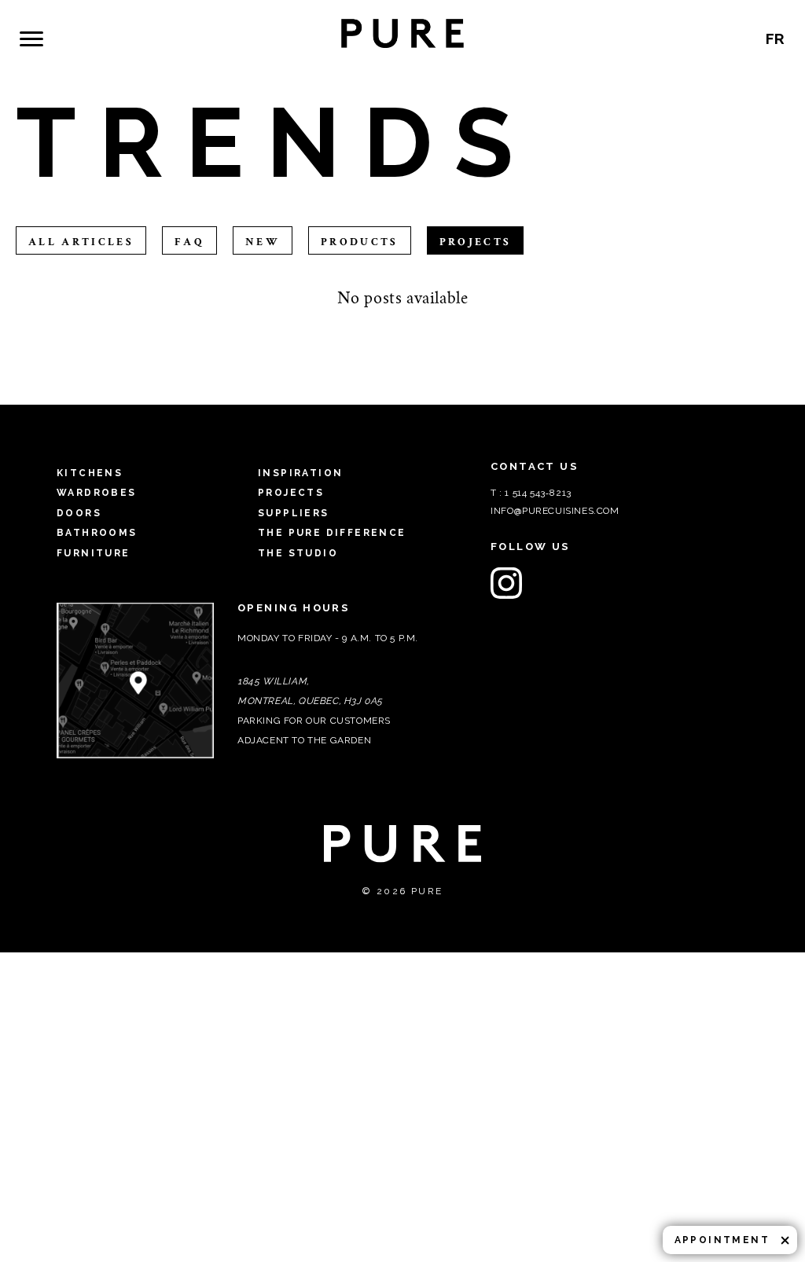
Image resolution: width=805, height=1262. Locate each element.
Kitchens (90, 473)
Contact (720, 57)
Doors (79, 513)
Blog (300, 57)
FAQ (521, 48)
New (262, 242)
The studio (655, 48)
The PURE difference (583, 48)
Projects (163, 48)
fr (735, 49)
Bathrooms (97, 532)
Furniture (93, 553)
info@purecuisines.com (555, 510)
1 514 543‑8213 (538, 492)
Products (360, 242)
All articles (81, 242)
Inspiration (75, 46)
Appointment (722, 1240)
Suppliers (239, 48)
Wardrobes (97, 492)
